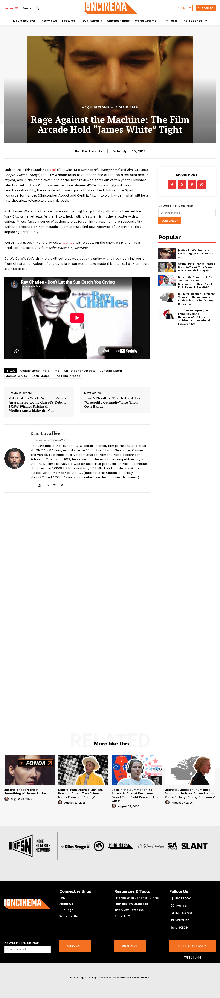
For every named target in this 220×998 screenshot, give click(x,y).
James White (16, 375)
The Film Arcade (67, 375)
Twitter (181, 905)
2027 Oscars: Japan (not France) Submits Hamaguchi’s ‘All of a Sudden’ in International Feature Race (194, 317)
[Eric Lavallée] (14, 458)
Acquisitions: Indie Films (39, 370)
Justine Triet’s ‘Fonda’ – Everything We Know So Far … (195, 254)
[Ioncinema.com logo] (27, 904)
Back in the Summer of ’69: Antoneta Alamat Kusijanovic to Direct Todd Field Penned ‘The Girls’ (195, 282)
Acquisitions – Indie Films (110, 107)
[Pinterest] (54, 484)
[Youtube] (172, 920)
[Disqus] (77, 553)
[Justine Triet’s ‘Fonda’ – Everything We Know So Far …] (167, 253)
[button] (32, 8)
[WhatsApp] (201, 184)
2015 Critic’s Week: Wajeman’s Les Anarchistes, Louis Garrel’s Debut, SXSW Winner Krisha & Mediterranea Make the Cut (37, 404)
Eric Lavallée (92, 151)
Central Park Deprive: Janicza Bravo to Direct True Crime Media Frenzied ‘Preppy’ (196, 267)
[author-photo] (7, 799)
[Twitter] (62, 484)
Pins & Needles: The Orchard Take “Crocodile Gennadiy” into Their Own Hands (113, 402)
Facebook (183, 898)
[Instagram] (39, 484)
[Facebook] (32, 484)
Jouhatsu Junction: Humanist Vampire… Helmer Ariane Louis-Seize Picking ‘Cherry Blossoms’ (196, 298)
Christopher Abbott (79, 370)
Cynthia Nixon (111, 370)
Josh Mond (40, 375)
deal (52, 170)
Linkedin (181, 927)
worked (69, 243)
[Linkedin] (47, 484)
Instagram (183, 913)
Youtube (182, 920)
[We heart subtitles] (110, 7)
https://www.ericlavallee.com (51, 440)
